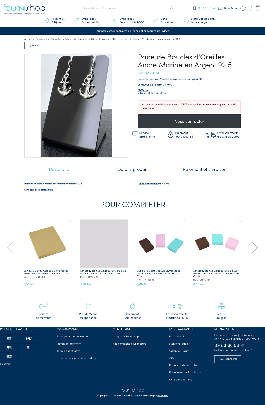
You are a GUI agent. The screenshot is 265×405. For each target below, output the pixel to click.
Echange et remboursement (73, 336)
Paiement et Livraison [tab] (204, 169)
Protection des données (183, 365)
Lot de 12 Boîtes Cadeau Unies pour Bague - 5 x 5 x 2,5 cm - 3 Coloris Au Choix (216, 274)
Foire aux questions (180, 379)
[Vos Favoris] (242, 8)
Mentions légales (179, 344)
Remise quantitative (68, 351)
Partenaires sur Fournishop (185, 372)
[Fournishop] (24, 10)
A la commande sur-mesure (129, 344)
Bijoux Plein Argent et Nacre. (105, 39)
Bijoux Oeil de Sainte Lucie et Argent (69, 39)
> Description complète (152, 93)
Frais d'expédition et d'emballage (76, 358)
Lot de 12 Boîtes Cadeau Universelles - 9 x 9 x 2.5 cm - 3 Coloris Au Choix (104, 272)
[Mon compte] (250, 7)
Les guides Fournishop (126, 336)
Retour (35, 45)
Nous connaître (178, 336)
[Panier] (258, 7)
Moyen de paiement (68, 344)
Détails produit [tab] (132, 169)
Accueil (28, 39)
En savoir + (6, 363)
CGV (171, 358)
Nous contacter (189, 121)
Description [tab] (60, 169)
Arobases (163, 396)
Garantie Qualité (179, 351)
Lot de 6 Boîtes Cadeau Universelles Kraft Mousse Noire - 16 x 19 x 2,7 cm (46, 272)
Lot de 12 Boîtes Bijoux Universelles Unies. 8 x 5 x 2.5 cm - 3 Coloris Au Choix (158, 274)
